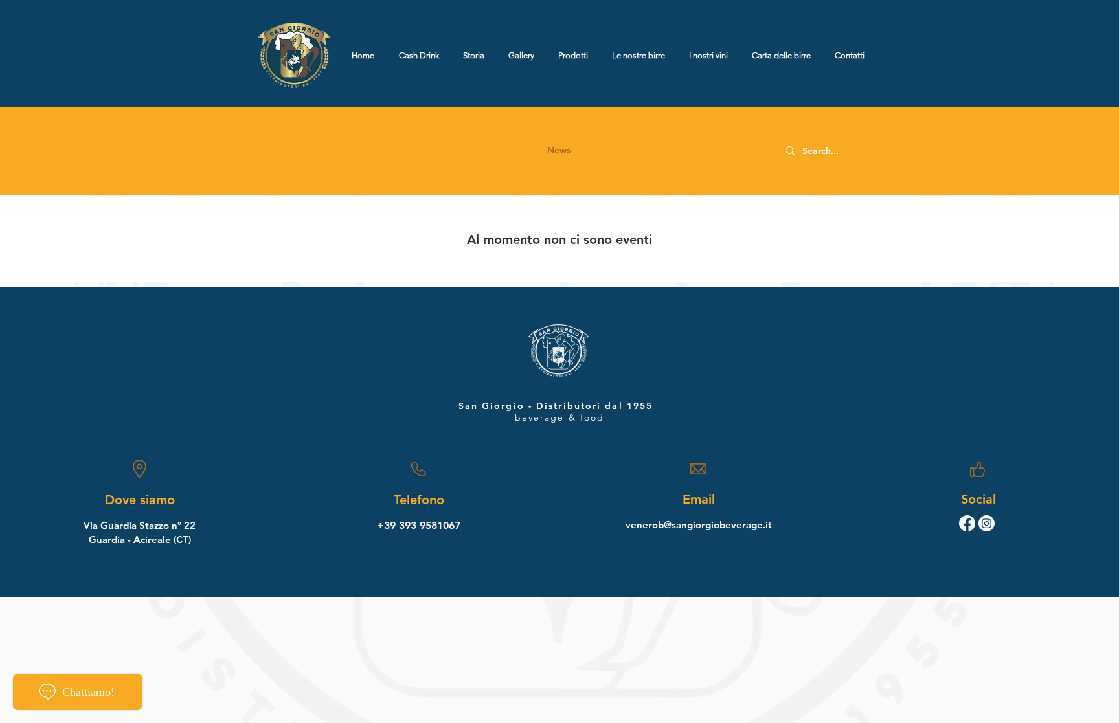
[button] (558, 151)
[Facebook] (967, 523)
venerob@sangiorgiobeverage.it (699, 524)
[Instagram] (986, 523)
